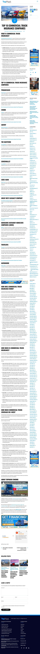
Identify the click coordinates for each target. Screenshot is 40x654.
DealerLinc (32, 170)
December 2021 (33, 375)
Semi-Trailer (32, 240)
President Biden (33, 229)
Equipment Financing (34, 182)
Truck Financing (33, 255)
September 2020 (33, 399)
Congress (31, 160)
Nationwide (3, 265)
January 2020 (32, 412)
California (31, 149)
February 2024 (32, 332)
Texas (31, 250)
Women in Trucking (33, 275)
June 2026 (32, 286)
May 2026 (31, 288)
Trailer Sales (32, 253)
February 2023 (32, 352)
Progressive (3, 92)
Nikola (31, 221)
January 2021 (32, 393)
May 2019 (31, 425)
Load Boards (32, 216)
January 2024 (32, 334)
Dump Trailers (32, 173)
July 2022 (31, 363)
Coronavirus (32, 163)
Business (5, 567)
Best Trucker (32, 143)
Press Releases (33, 232)
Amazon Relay (32, 133)
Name (2, 597)
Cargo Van (32, 151)
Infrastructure (32, 214)
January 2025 (32, 314)
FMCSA (2, 567)
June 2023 (32, 345)
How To (31, 209)
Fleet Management (33, 188)
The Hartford (3, 144)
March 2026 (32, 291)
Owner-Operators (33, 224)
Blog (22, 627)
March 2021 (32, 389)
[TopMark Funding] (7, 2)
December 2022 (33, 355)
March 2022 (32, 370)
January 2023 (32, 353)
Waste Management (33, 273)
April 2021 (31, 388)
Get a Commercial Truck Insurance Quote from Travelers (11, 260)
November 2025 (33, 298)
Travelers (3, 247)
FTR (30, 196)
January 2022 (32, 373)
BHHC (2, 227)
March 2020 (32, 409)
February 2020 (32, 411)
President (24, 568)
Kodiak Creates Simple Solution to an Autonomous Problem (21, 549)
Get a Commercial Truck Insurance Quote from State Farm (11, 195)
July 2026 (31, 285)
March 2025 (32, 311)
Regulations (3, 569)
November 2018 (33, 435)
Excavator (32, 185)
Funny (31, 198)
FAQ (22, 630)
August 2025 (32, 303)
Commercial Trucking (12, 31)
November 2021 (33, 376)
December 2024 (33, 316)
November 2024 (33, 317)
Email (16, 597)
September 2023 (33, 340)
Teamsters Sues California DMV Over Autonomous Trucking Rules (34, 117)
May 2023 (31, 347)
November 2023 (33, 337)
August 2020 (32, 401)
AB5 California (32, 130)
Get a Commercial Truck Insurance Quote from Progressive (12, 107)
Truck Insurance (19, 31)
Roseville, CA (23, 638)
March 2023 (32, 350)
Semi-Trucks (7, 31)
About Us (22, 624)
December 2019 (33, 414)
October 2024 (32, 319)
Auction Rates (32, 138)
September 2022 (33, 360)
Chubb (2, 112)
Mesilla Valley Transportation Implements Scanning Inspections (34, 122)
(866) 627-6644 (18, 509)
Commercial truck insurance (6, 38)
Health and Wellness (33, 205)
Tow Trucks (32, 252)
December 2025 (33, 296)
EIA (30, 176)
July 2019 (31, 422)
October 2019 (32, 417)
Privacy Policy (23, 633)
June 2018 (32, 443)
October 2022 (32, 358)
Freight (31, 193)
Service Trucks (32, 244)
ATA (30, 135)
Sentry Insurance (4, 127)
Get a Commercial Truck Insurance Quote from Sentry (11, 139)
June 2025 (32, 306)
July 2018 (31, 442)
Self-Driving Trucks (33, 239)
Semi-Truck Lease (5, 624)
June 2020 (32, 404)
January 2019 (32, 432)
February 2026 (32, 293)
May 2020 (31, 406)
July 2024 (31, 324)
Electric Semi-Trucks (33, 178)
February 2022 (32, 371)
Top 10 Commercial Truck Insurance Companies (14, 27)
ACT (30, 131)
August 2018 (32, 440)
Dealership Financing (5, 633)
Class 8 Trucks (32, 156)
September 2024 (33, 321)
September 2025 (33, 301)
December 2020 (33, 394)
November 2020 (33, 396)
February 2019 (32, 430)
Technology (32, 247)
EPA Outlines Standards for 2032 (8, 548)
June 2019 (32, 424)
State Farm (3, 182)
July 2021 (31, 383)
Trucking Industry (33, 264)
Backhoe (31, 141)
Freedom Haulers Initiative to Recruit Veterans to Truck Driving (23, 573)
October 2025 (32, 299)
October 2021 (32, 378)
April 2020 (31, 407)
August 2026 (32, 283)
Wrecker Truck (32, 276)
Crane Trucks (32, 165)
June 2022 (32, 365)
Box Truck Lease (5, 627)
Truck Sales (32, 260)
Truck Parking (32, 258)
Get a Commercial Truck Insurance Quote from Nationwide (12, 278)
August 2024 (32, 322)
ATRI (31, 136)
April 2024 (31, 329)
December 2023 (33, 335)
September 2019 (33, 419)
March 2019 (32, 429)
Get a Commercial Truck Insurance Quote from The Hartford (12, 158)
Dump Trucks (32, 175)
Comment (3, 587)
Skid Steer (32, 245)
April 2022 (31, 368)
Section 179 (32, 237)
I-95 (30, 211)
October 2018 (32, 437)
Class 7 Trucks (32, 154)
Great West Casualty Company (7, 200)
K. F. (19, 531)
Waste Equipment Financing (6, 630)
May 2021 (31, 386)
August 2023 (32, 342)
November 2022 (33, 357)
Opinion (31, 222)
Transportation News (34, 269)
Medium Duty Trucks (33, 219)
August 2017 (32, 445)
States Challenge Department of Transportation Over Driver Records (14, 575)
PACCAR (31, 226)
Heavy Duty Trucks (33, 208)
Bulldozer (31, 146)
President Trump (22, 569)
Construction (32, 162)
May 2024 (31, 327)
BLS (30, 144)
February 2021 (32, 391)
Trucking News (32, 266)
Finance (31, 186)
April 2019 (31, 427)
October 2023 (32, 339)
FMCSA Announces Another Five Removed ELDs (34, 112)
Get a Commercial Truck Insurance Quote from (9, 218)
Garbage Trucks (33, 199)
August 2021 (32, 381)
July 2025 (31, 304)
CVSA (31, 168)
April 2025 (31, 309)
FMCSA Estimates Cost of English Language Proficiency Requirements (4, 574)
